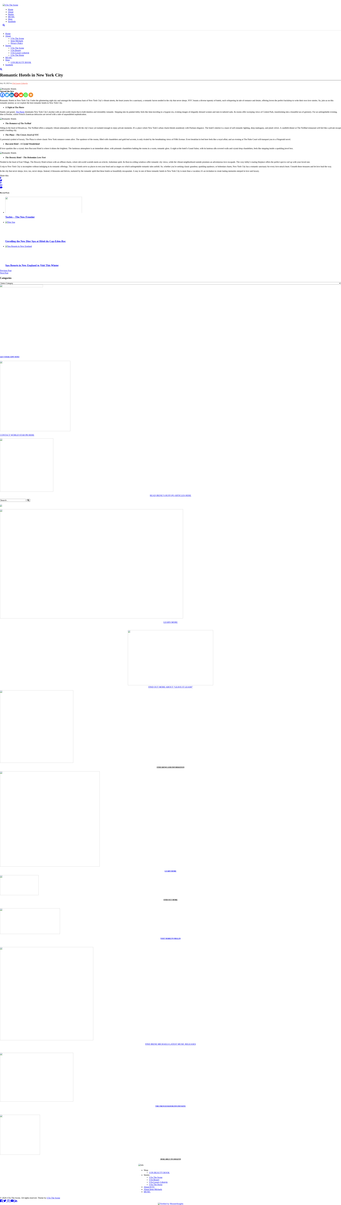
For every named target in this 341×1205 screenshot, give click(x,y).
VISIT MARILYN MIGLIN (170, 938)
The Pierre (20, 112)
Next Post (4, 273)
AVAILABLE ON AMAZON (170, 1159)
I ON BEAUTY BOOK (21, 62)
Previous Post (5, 270)
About (10, 12)
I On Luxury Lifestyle (20, 53)
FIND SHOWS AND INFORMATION (170, 767)
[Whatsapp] (25, 95)
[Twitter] (7, 95)
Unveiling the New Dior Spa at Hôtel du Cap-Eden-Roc (35, 241)
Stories (11, 14)
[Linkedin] (11, 95)
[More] (31, 95)
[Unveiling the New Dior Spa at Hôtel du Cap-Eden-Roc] (10, 222)
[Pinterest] (16, 95)
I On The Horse (17, 55)
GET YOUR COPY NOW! (9, 357)
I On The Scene (17, 38)
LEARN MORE (170, 622)
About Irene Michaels (153, 1189)
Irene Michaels (17, 41)
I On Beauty (16, 50)
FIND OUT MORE (171, 900)
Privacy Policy (17, 43)
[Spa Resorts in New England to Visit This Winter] (18, 246)
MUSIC (11, 17)
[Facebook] (2, 95)
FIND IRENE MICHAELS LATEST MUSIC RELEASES (170, 1044)
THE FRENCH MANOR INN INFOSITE (170, 1106)
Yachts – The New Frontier (20, 217)
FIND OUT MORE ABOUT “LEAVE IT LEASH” (170, 687)
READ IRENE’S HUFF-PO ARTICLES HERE (170, 495)
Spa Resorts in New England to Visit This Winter (32, 265)
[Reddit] (21, 95)
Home (10, 9)
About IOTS (149, 1187)
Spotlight (12, 21)
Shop (10, 19)
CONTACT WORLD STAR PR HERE (17, 435)
